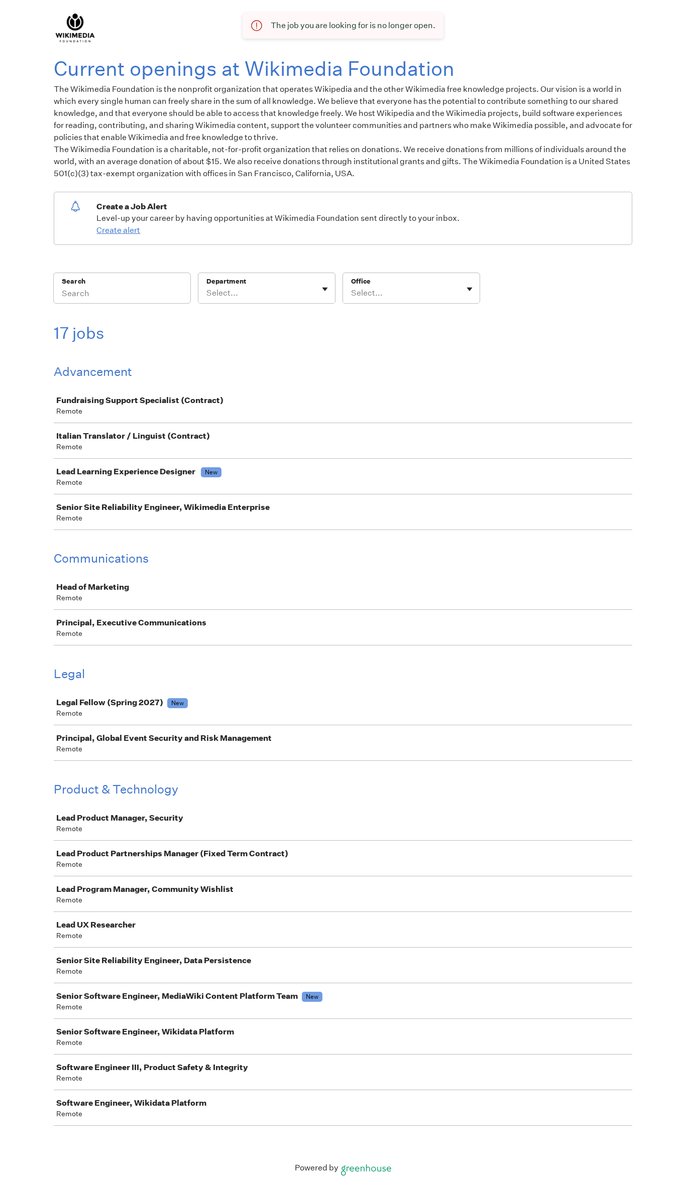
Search (73, 281)
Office (361, 281)
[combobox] (207, 293)
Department (226, 281)
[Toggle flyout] (325, 289)
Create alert (118, 230)
